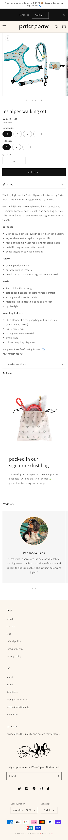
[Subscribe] (57, 776)
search (10, 618)
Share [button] (9, 372)
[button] (4, 26)
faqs (9, 633)
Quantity (6, 154)
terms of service (15, 648)
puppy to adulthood (17, 699)
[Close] (64, 15)
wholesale (12, 714)
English (38, 15)
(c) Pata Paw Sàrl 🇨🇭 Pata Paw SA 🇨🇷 (40, 834)
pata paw (24, 834)
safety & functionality (18, 707)
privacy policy (14, 656)
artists (10, 684)
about (10, 677)
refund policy (14, 641)
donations (12, 691)
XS (7, 134)
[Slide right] (41, 100)
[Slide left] (26, 100)
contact (11, 626)
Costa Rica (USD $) (22, 810)
